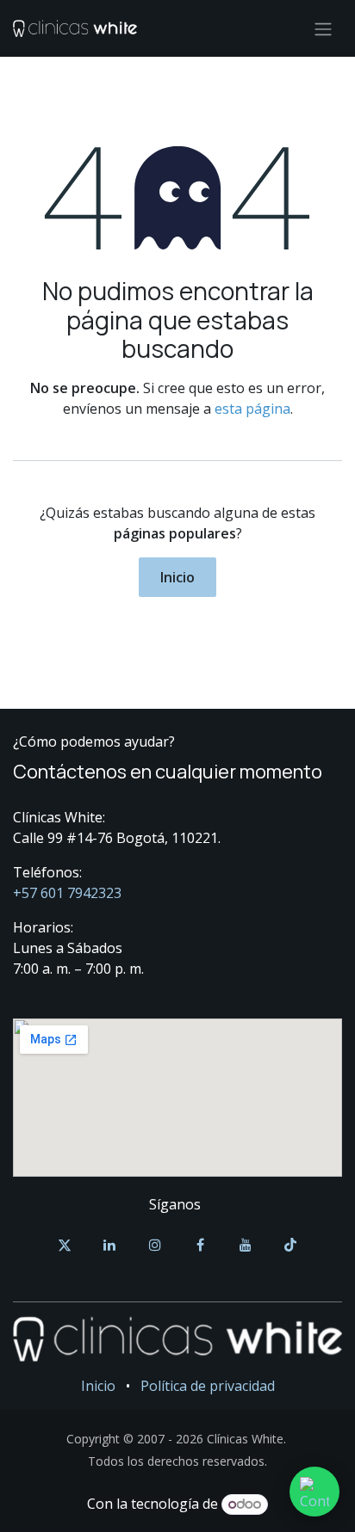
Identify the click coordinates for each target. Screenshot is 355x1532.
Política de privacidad (207, 1385)
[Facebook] (200, 1245)
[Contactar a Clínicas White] (314, 1492)
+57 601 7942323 (67, 892)
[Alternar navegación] (323, 28)
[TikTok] (290, 1245)
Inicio (177, 577)
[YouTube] (245, 1245)
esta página (252, 408)
